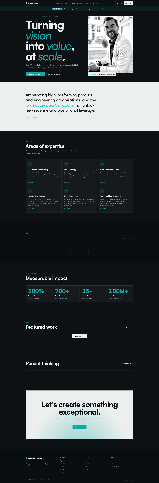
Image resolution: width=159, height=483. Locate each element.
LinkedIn (113, 461)
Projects (62, 463)
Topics (62, 472)
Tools (86, 3)
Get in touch (79, 426)
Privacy (126, 480)
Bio (87, 466)
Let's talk (128, 3)
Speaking (80, 3)
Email (112, 463)
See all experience (79, 251)
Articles (72, 3)
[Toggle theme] (121, 3)
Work (66, 3)
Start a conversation (35, 74)
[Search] (117, 3)
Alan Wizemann (34, 3)
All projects (126, 327)
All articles (126, 363)
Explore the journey (54, 74)
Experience (59, 3)
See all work (79, 336)
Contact (88, 469)
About (98, 3)
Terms (131, 480)
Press (92, 3)
